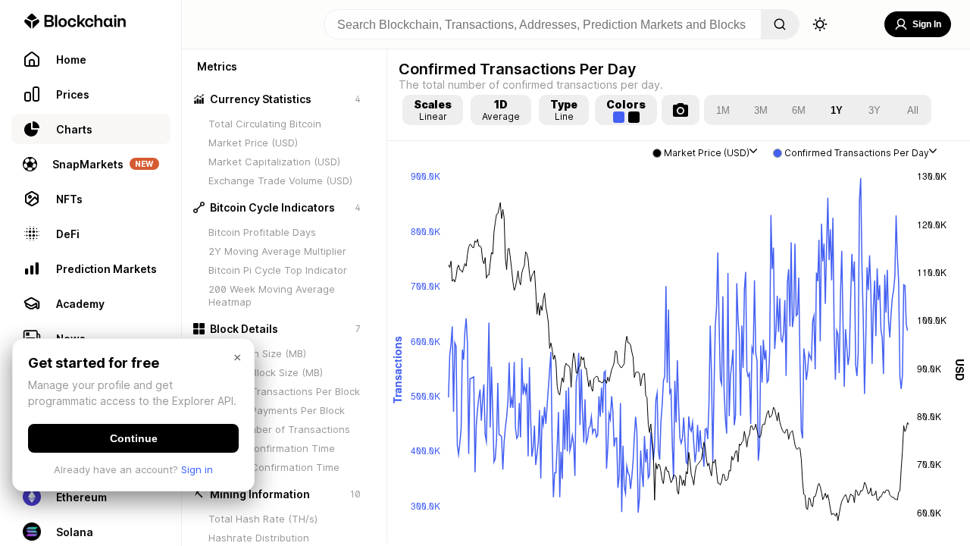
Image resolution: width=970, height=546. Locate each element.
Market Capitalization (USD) (274, 161)
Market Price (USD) (253, 142)
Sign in (197, 469)
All (912, 110)
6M (799, 110)
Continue (134, 438)
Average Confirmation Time (274, 467)
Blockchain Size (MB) (257, 353)
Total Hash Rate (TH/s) (263, 519)
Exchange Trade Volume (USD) (280, 180)
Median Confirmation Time (271, 448)
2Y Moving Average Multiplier (277, 251)
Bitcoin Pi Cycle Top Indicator (277, 270)
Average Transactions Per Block (284, 391)
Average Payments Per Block (276, 410)
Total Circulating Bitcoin (264, 124)
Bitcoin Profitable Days (262, 232)
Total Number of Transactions (279, 429)
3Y (874, 110)
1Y (837, 110)
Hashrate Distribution (258, 538)
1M (723, 110)
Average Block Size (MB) (265, 372)
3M (761, 110)
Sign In (926, 24)
